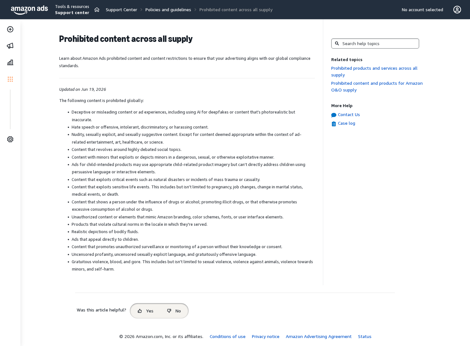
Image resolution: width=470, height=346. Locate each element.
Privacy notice (265, 336)
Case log (346, 123)
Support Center (121, 9)
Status (365, 336)
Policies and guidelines (168, 9)
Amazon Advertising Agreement (319, 336)
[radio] (145, 311)
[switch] (97, 9)
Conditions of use (228, 336)
